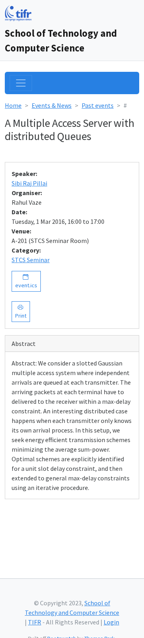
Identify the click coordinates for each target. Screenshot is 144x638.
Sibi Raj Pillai (29, 183)
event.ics (26, 281)
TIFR (34, 622)
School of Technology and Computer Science (61, 40)
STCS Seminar (31, 260)
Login (111, 622)
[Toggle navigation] (21, 83)
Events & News (52, 105)
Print (20, 311)
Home (13, 105)
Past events (98, 105)
